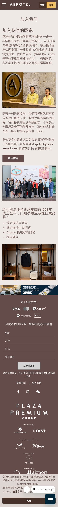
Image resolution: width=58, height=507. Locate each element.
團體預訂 (21, 383)
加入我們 (37, 383)
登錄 (42, 4)
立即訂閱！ (29, 366)
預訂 (51, 4)
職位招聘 (13, 158)
